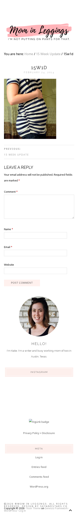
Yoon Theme (33, 508)
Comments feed (39, 477)
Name (8, 229)
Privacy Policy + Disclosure (39, 433)
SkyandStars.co (54, 506)
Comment (11, 191)
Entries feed (39, 467)
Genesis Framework (56, 508)
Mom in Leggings (39, 32)
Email (8, 247)
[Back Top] (70, 510)
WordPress (10, 510)
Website (9, 264)
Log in (39, 457)
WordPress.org (39, 486)
